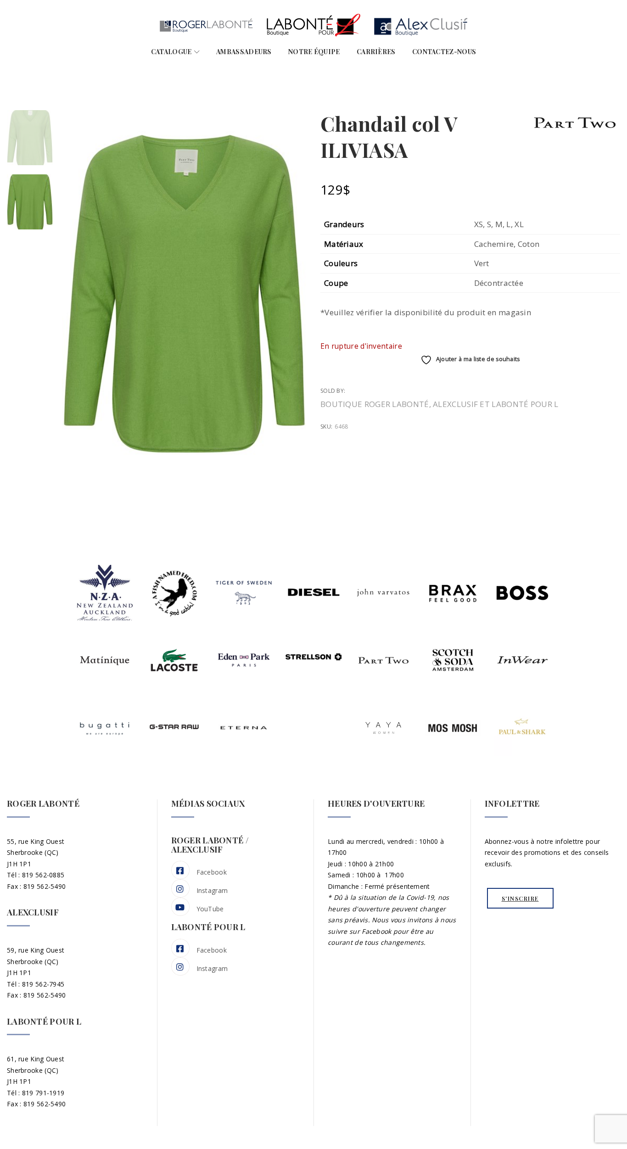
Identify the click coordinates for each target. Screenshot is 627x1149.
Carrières (376, 51)
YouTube (210, 908)
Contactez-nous (444, 51)
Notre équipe (314, 51)
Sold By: (333, 391)
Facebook (211, 872)
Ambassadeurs (244, 51)
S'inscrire (520, 898)
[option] (30, 138)
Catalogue (171, 51)
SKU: (326, 426)
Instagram (212, 890)
